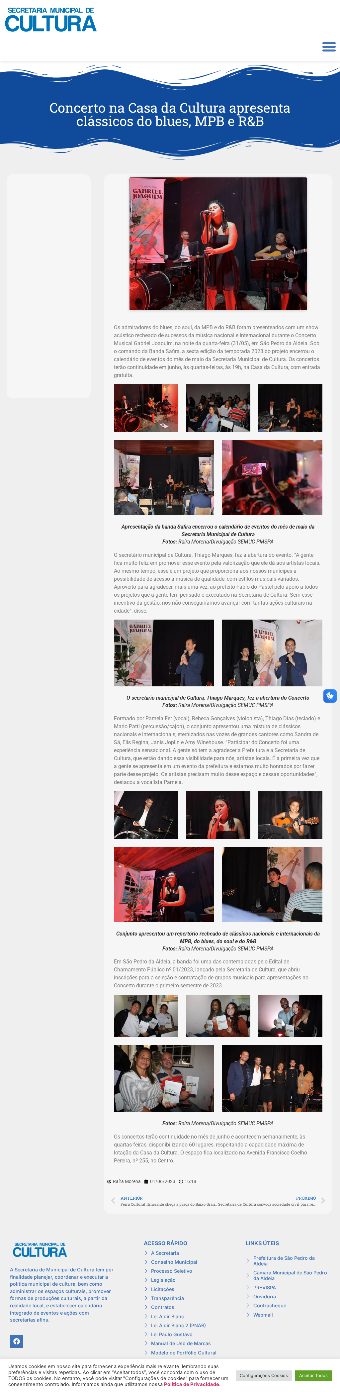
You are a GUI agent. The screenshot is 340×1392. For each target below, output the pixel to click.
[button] (329, 47)
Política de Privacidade (191, 1384)
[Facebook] (16, 1341)
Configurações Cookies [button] (264, 1375)
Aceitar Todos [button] (313, 1375)
